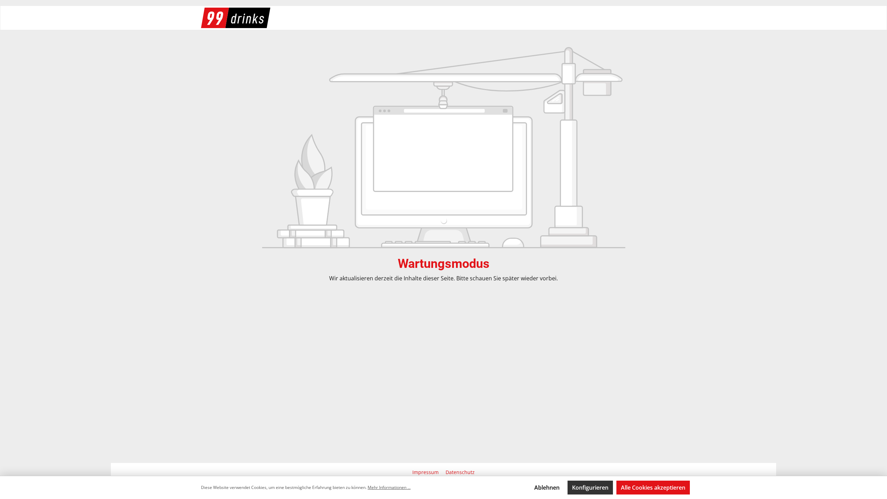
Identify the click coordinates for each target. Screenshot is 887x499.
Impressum (426, 472)
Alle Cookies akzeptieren (653, 487)
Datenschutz (460, 472)
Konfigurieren (590, 487)
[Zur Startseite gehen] (235, 18)
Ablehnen (547, 487)
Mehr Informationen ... (389, 487)
